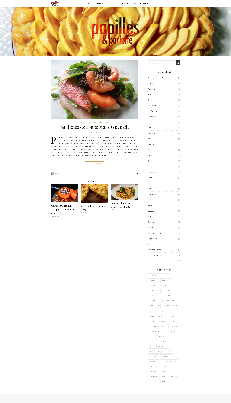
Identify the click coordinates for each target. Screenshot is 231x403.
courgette (155, 316)
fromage (169, 331)
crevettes (169, 316)
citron (153, 311)
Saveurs (151, 205)
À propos (145, 3)
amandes (154, 280)
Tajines (151, 216)
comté (164, 311)
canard (166, 291)
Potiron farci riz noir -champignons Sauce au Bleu (62, 209)
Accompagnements (156, 78)
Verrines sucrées (155, 255)
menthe (166, 341)
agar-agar (154, 275)
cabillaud (154, 291)
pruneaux (166, 382)
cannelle (154, 296)
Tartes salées (154, 227)
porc (163, 372)
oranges (154, 361)
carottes (154, 301)
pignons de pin (169, 361)
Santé (150, 200)
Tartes (151, 222)
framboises (155, 331)
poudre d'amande (170, 377)
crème (152, 321)
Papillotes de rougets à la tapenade (94, 127)
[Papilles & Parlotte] (55, 3)
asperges (166, 280)
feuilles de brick (158, 326)
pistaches (154, 367)
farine (173, 321)
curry (162, 321)
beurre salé (166, 286)
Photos (151, 177)
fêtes (152, 336)
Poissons (93, 123)
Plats (84, 123)
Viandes (151, 261)
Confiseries (152, 105)
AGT (165, 275)
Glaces (151, 139)
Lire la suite (94, 164)
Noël (150, 155)
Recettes (103, 123)
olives (165, 356)
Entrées (151, 127)
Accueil (85, 3)
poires (167, 367)
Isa (56, 173)
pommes (153, 372)
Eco (149, 122)
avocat (153, 286)
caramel (166, 296)
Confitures (152, 111)
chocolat (154, 306)
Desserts (152, 116)
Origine (151, 161)
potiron (153, 377)
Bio (149, 94)
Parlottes (128, 3)
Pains (150, 166)
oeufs (169, 351)
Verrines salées (154, 249)
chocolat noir (170, 306)
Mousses (152, 150)
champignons (169, 301)
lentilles (154, 341)
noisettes (163, 346)
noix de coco (156, 351)
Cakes (150, 100)
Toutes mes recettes (105, 3)
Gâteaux (151, 133)
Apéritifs (151, 89)
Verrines (151, 244)
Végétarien (152, 238)
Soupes (151, 211)
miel (152, 346)
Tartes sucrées (154, 233)
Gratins (151, 144)
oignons (154, 356)
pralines (154, 382)
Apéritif (151, 83)
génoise (163, 336)
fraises (173, 326)
